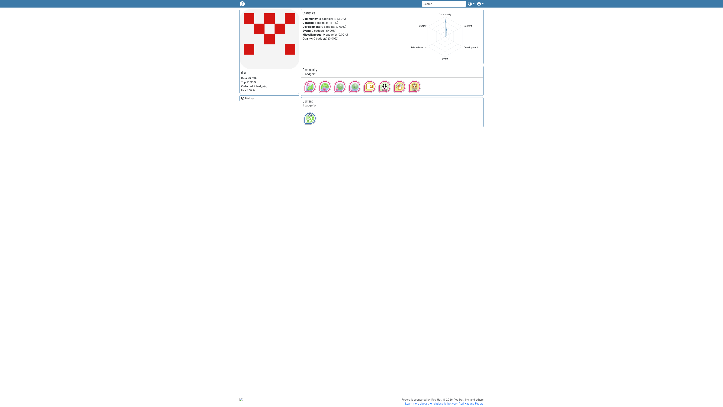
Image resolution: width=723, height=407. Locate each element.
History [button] (249, 98)
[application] (445, 37)
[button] (471, 4)
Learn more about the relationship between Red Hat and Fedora (444, 403)
